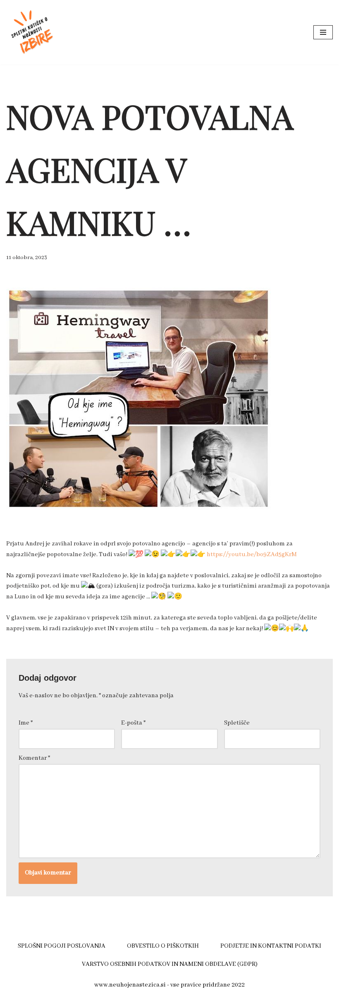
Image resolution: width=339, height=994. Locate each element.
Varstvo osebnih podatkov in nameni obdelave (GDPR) (170, 964)
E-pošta (133, 723)
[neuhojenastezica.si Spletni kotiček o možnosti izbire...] (31, 32)
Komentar (34, 758)
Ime (26, 723)
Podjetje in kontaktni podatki (270, 946)
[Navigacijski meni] (323, 32)
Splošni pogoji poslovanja (61, 946)
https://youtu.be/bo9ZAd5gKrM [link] (252, 554)
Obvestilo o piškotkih (163, 946)
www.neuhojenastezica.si (130, 985)
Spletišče (237, 723)
